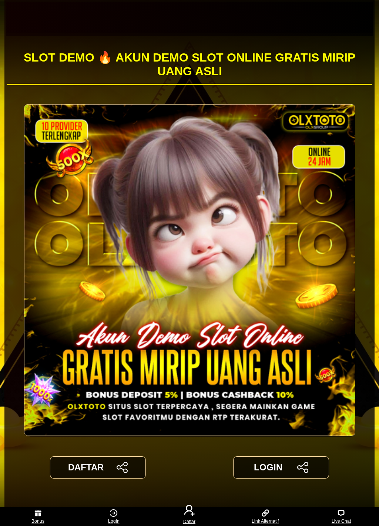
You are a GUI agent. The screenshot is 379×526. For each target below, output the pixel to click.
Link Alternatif (265, 521)
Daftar (189, 521)
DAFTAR (86, 467)
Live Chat (341, 521)
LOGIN (268, 467)
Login (114, 521)
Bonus (37, 521)
